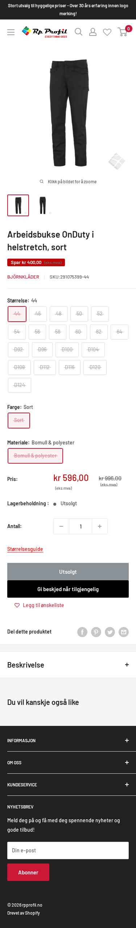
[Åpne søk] (79, 32)
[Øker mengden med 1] (99, 526)
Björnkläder (23, 277)
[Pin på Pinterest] (96, 632)
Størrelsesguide (25, 549)
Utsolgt (68, 571)
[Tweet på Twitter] (110, 632)
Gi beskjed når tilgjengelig (68, 589)
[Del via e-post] (124, 632)
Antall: (14, 526)
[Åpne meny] (11, 32)
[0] (122, 32)
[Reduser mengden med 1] (61, 526)
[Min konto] (92, 32)
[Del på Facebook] (82, 632)
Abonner (28, 872)
